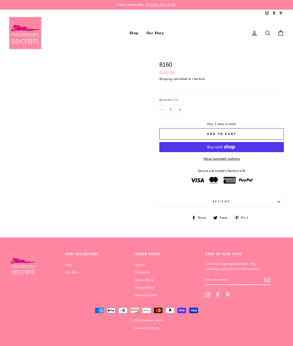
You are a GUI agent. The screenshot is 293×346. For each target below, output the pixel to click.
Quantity (169, 100)
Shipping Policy (146, 295)
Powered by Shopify (146, 328)
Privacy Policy (145, 287)
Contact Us (142, 272)
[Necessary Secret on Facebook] (217, 294)
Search (140, 264)
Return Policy (144, 280)
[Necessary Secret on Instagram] (207, 294)
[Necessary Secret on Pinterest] (227, 294)
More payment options (221, 158)
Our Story (155, 33)
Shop (133, 33)
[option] (146, 4)
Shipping (165, 78)
